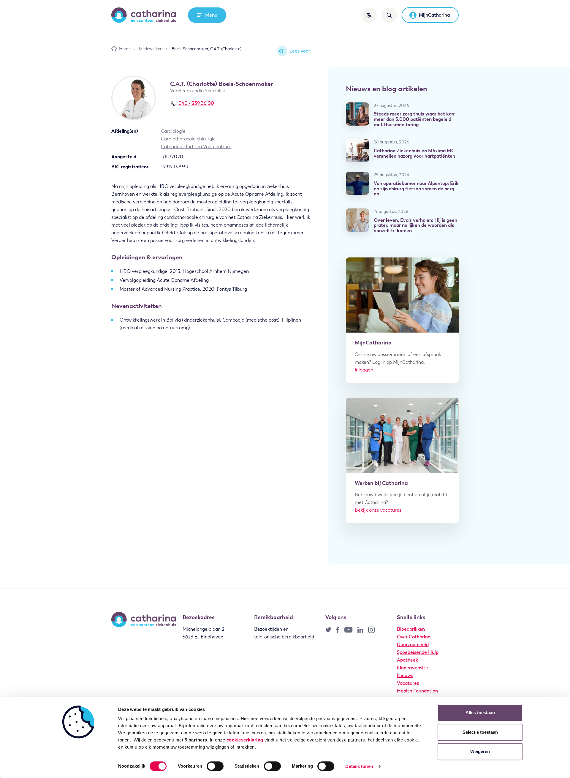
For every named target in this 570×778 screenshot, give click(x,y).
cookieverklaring (245, 739)
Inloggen (364, 370)
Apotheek (407, 660)
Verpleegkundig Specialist (197, 91)
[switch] (215, 766)
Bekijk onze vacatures (378, 510)
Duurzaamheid (413, 644)
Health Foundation (417, 691)
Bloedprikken (411, 629)
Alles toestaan (480, 712)
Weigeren (480, 751)
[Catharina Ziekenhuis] (143, 15)
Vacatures (408, 683)
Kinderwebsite (412, 668)
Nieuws (405, 675)
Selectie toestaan (480, 732)
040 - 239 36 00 (196, 103)
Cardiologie (173, 131)
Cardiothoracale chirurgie (188, 139)
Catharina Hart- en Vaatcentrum (196, 146)
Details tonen (359, 766)
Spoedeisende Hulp (417, 652)
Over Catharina (413, 637)
